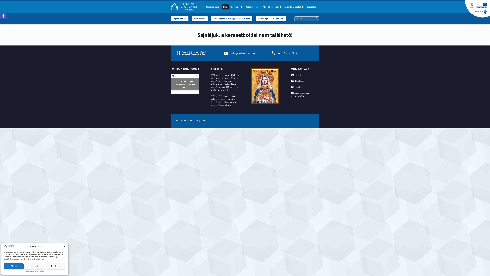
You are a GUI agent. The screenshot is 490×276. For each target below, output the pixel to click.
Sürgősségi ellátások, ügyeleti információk (231, 18)
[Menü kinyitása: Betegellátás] (259, 7)
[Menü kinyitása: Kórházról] (241, 7)
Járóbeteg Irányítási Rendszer (271, 18)
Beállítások (55, 266)
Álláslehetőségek (271, 6)
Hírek (225, 6)
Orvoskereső (199, 18)
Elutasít (35, 266)
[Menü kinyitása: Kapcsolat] (317, 7)
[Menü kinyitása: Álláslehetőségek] (280, 7)
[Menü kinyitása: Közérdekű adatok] (302, 7)
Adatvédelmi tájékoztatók (35, 271)
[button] (3, 16)
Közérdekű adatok (292, 6)
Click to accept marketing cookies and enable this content (185, 84)
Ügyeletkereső (180, 18)
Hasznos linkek (213, 6)
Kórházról (235, 6)
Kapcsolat (311, 6)
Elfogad (14, 266)
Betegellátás (252, 6)
